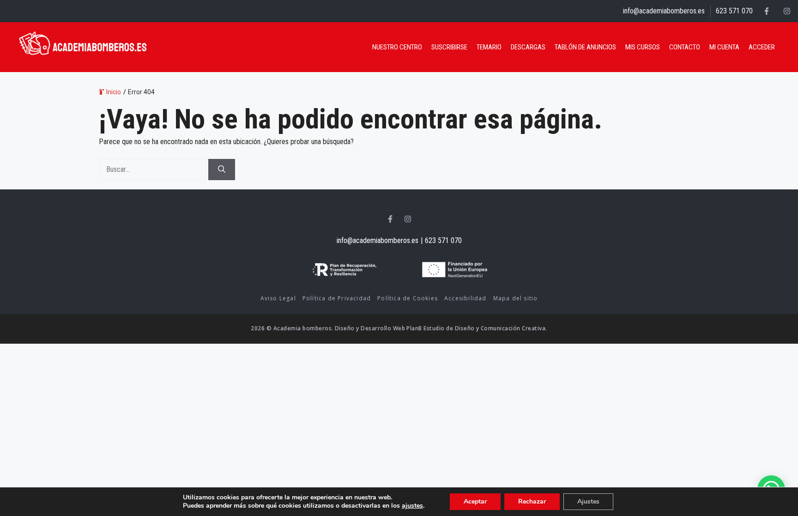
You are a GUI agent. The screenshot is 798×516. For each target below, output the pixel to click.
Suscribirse (449, 47)
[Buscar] (221, 169)
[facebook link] (766, 11)
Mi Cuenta (724, 47)
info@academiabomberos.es (664, 10)
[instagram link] (786, 11)
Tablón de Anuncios (585, 47)
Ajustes (588, 501)
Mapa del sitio (515, 298)
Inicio (113, 92)
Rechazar (532, 501)
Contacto (684, 47)
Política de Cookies (407, 298)
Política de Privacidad (336, 298)
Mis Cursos (642, 47)
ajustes (412, 506)
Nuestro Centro (397, 47)
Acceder (762, 47)
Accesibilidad (465, 298)
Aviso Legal (278, 298)
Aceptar (475, 501)
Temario (489, 47)
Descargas (528, 47)
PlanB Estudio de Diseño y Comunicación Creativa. (476, 328)
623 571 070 (734, 10)
